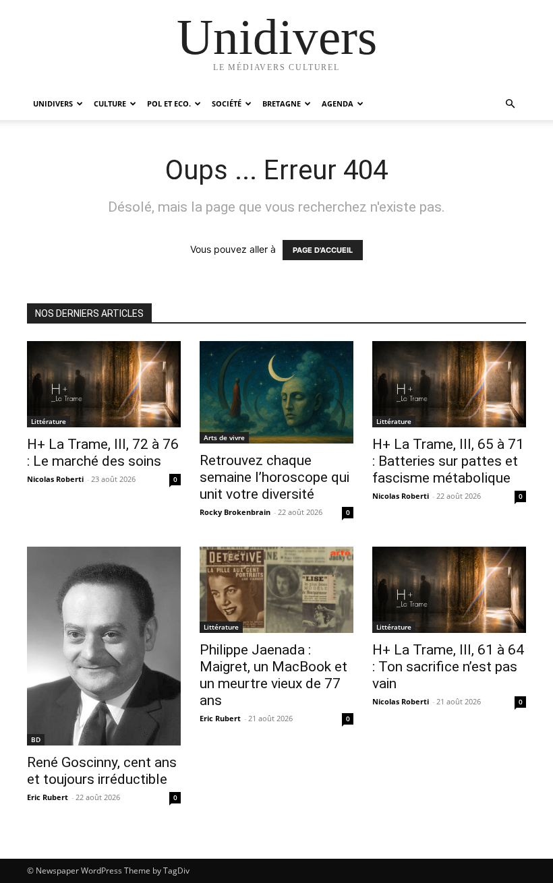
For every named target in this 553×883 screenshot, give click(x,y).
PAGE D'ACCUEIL (323, 250)
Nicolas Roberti (55, 479)
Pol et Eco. (169, 103)
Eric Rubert (47, 797)
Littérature (48, 421)
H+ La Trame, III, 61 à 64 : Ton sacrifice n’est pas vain (448, 667)
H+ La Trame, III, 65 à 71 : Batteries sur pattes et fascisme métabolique (448, 461)
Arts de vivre (224, 437)
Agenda (337, 103)
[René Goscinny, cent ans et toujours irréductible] (104, 646)
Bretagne (281, 103)
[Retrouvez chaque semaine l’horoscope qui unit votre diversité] (276, 392)
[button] (510, 104)
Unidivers (53, 103)
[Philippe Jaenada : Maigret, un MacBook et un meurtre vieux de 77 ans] (276, 590)
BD (35, 739)
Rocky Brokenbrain (235, 512)
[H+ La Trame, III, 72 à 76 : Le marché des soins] (104, 384)
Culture (110, 103)
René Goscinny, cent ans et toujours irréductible (102, 770)
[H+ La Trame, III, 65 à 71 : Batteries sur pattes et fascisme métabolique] (449, 384)
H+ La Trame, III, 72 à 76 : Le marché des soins (103, 452)
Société (226, 103)
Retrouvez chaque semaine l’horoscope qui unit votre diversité (274, 477)
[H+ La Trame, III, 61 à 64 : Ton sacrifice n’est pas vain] (449, 590)
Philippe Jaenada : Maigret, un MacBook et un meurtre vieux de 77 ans (273, 675)
